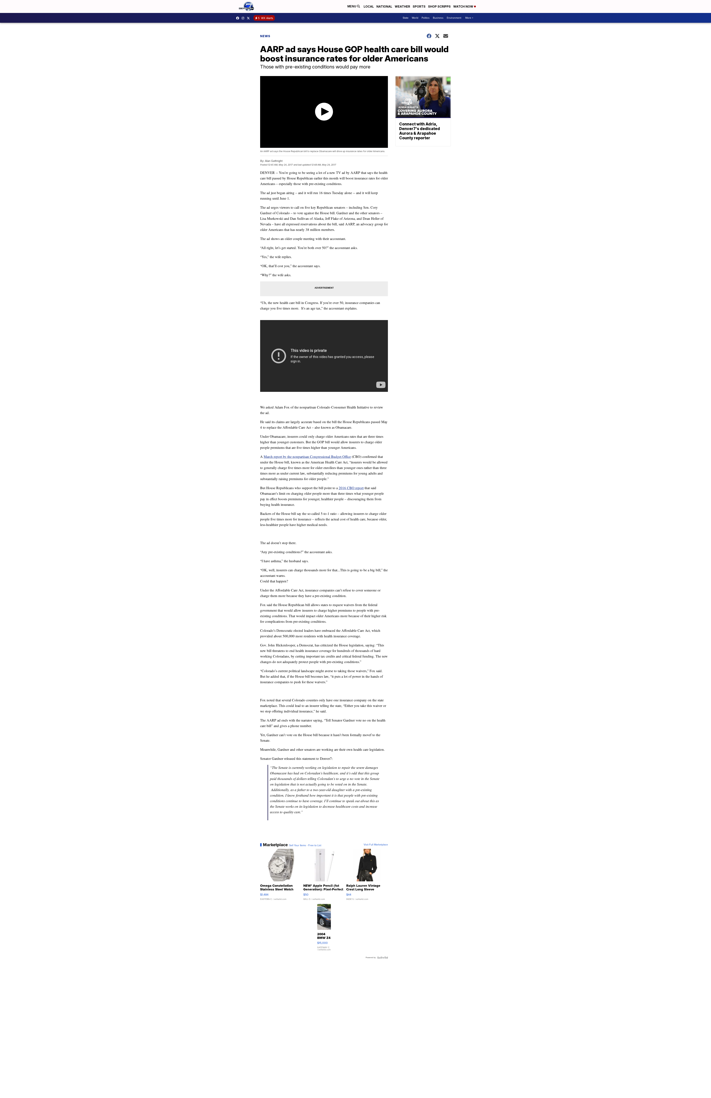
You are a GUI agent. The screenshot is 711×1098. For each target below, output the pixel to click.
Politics (426, 18)
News (265, 36)
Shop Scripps (439, 6)
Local (369, 6)
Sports (419, 6)
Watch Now (463, 6)
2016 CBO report (351, 487)
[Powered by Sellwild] (382, 957)
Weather (402, 6)
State (405, 18)
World (415, 18)
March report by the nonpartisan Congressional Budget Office (307, 456)
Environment (454, 18)
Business (438, 18)
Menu (352, 6)
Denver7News (238, 18)
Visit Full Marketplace (376, 844)
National (384, 6)
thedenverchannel (244, 18)
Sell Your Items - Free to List (305, 845)
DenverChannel (249, 18)
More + (469, 18)
